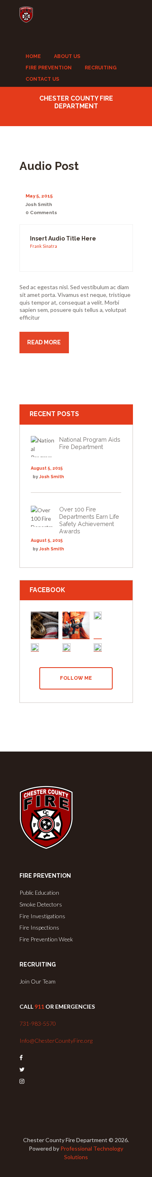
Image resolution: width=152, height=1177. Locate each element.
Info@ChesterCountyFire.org (55, 1040)
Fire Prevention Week (46, 939)
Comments (41, 212)
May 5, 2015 (39, 196)
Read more (44, 342)
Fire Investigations (42, 916)
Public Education (39, 892)
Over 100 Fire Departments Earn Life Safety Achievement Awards (89, 520)
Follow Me (76, 678)
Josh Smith (39, 204)
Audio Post (49, 166)
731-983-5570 (37, 1023)
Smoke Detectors (40, 904)
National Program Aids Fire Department (89, 443)
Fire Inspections (39, 927)
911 (39, 1006)
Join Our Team (37, 981)
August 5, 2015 (47, 468)
